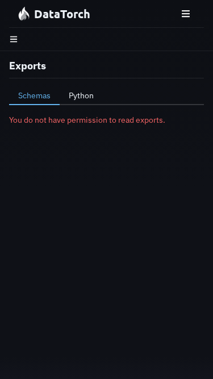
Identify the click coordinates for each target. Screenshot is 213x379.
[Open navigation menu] (185, 13)
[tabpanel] (106, 120)
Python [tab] (81, 95)
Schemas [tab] (34, 95)
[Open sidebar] (14, 39)
